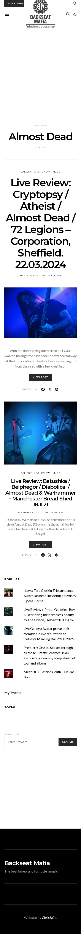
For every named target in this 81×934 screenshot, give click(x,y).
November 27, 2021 (28, 512)
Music (56, 171)
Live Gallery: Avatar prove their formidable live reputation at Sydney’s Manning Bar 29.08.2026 (49, 633)
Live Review (42, 171)
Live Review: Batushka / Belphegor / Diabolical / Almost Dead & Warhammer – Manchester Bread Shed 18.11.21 (40, 493)
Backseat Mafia (27, 863)
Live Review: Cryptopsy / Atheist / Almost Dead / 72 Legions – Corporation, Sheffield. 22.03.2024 (40, 223)
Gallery (26, 171)
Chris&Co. (49, 917)
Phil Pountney (51, 275)
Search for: (12, 734)
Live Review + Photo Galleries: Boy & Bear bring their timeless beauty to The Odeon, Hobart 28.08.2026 (49, 614)
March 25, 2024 (29, 275)
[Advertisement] (40, 73)
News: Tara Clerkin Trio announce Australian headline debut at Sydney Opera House (50, 595)
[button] (75, 14)
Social (10, 707)
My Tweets (12, 692)
